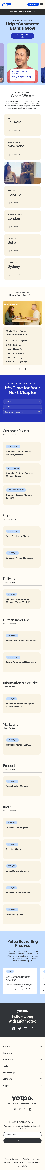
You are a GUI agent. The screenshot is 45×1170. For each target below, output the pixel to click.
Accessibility (22, 1166)
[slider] (20, 323)
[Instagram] (31, 1028)
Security (7, 1162)
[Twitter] (19, 1028)
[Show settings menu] (35, 323)
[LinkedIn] (25, 1028)
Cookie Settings (34, 1162)
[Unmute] (31, 323)
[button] (22, 125)
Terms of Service (11, 1159)
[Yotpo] (7, 4)
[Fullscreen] (40, 323)
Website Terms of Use (31, 1159)
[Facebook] (13, 1028)
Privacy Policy (19, 1162)
